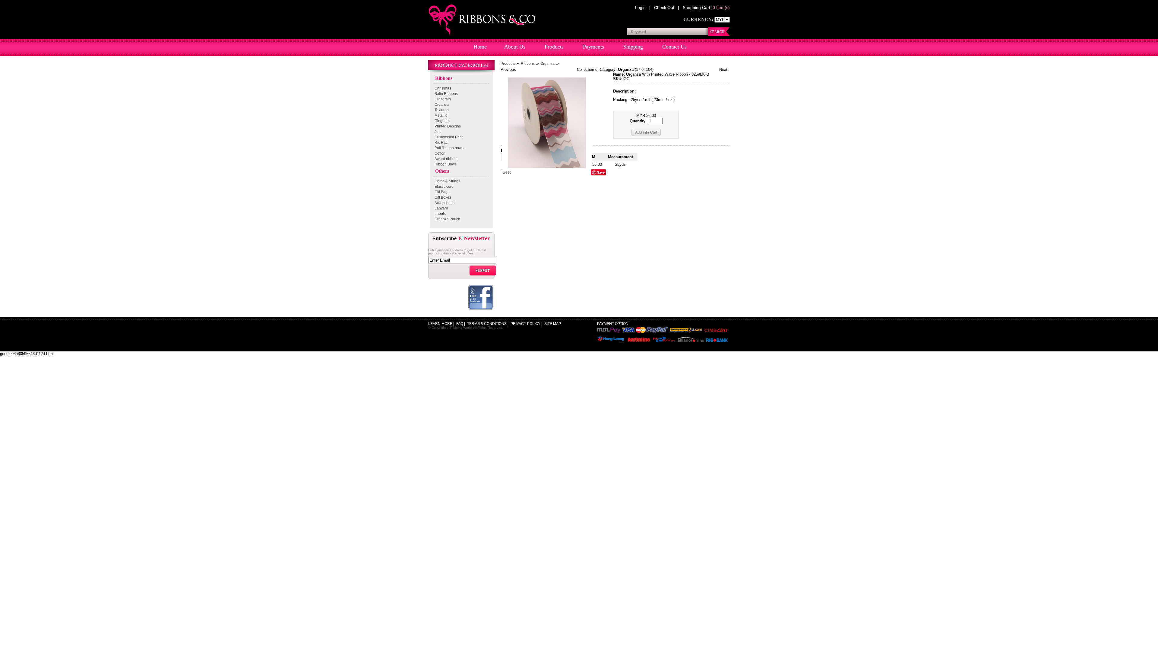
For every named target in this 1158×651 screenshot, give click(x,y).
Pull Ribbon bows (448, 148)
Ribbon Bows (445, 164)
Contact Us (674, 47)
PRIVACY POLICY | (527, 324)
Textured (441, 110)
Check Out (665, 7)
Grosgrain (442, 99)
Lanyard (440, 208)
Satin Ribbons (445, 94)
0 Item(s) (721, 7)
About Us (514, 47)
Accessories (443, 203)
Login (641, 7)
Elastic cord (443, 186)
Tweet (506, 172)
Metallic (440, 115)
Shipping (633, 47)
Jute (437, 132)
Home (480, 47)
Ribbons (442, 78)
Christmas (442, 88)
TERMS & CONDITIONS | (488, 324)
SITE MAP (552, 324)
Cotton (439, 153)
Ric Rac (440, 142)
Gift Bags (441, 192)
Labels (439, 214)
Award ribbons (445, 159)
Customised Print (448, 137)
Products (554, 47)
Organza (441, 104)
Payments (593, 47)
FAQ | (461, 324)
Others (441, 171)
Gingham (441, 121)
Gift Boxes (442, 197)
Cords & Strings (446, 181)
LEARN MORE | (441, 324)
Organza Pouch (446, 219)
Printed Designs (447, 126)
